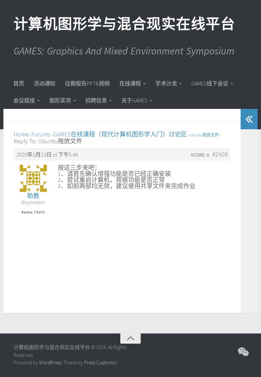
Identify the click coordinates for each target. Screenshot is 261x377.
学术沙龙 (166, 83)
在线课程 (130, 83)
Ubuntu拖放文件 (204, 134)
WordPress (50, 362)
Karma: (27, 212)
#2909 (220, 154)
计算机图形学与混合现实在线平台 (124, 24)
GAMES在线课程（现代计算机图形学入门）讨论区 (120, 134)
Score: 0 (200, 155)
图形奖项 (60, 100)
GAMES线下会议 (209, 83)
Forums (41, 134)
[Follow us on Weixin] (242, 352)
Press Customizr (100, 362)
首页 (18, 83)
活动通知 (44, 83)
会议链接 (24, 100)
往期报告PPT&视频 (87, 83)
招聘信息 (96, 100)
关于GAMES (134, 100)
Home (21, 134)
